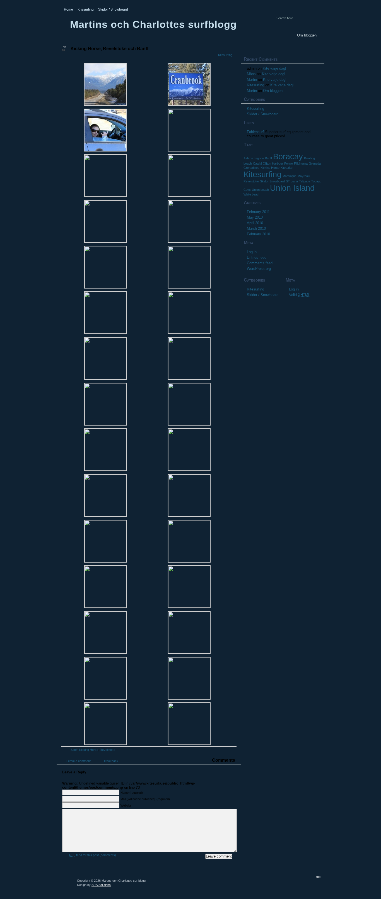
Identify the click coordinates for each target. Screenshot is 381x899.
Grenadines (251, 167)
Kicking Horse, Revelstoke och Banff (109, 48)
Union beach (260, 189)
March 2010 (256, 228)
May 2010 (255, 217)
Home (68, 9)
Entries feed (256, 257)
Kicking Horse (88, 749)
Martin (252, 79)
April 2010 (255, 223)
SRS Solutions (101, 884)
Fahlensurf (255, 132)
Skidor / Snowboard (113, 9)
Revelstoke (107, 749)
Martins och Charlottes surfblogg (153, 24)
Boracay (288, 156)
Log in (252, 252)
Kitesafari (287, 167)
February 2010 (258, 234)
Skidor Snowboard (272, 181)
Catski (257, 163)
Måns (251, 74)
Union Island (292, 187)
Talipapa (304, 181)
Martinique (289, 176)
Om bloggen (307, 35)
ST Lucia (292, 181)
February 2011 (258, 212)
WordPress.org (259, 269)
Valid (299, 295)
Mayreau (304, 176)
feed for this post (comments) (92, 855)
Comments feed (260, 263)
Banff (74, 749)
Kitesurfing (86, 9)
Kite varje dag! (274, 68)
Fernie (288, 163)
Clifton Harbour (273, 163)
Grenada (315, 163)
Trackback (110, 761)
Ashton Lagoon (253, 158)
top (318, 876)
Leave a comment (78, 761)
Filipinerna (301, 163)
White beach (251, 194)
